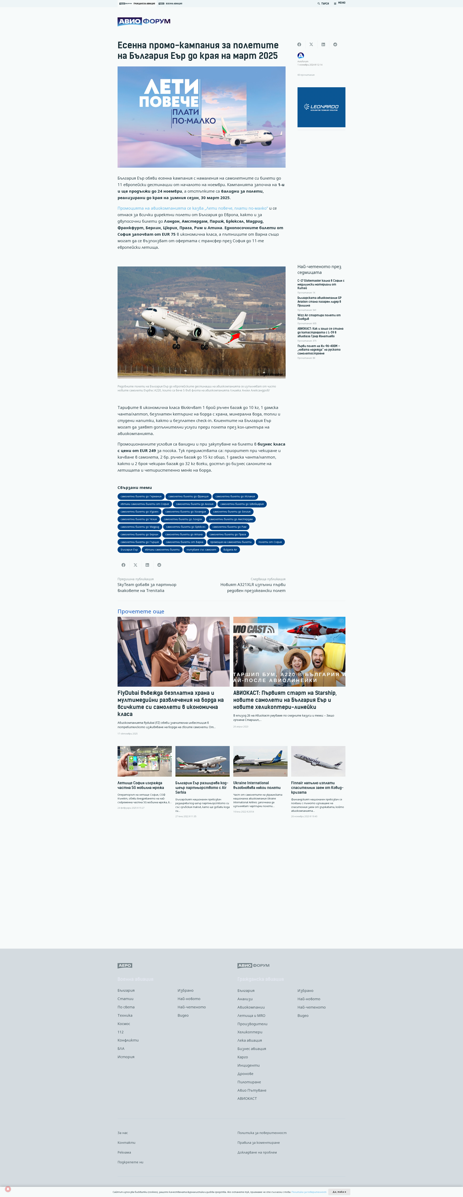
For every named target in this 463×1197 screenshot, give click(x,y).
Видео (183, 1015)
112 (121, 1032)
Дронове (245, 1073)
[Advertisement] (322, 187)
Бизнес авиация (251, 1048)
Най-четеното (192, 1007)
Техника (125, 1015)
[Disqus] (231, 880)
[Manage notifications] (8, 1189)
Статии (125, 998)
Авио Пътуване (251, 1090)
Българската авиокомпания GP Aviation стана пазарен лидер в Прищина (319, 301)
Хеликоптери (249, 1032)
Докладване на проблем (257, 1152)
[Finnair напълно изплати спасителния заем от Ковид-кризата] (318, 782)
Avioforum (303, 61)
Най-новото (189, 998)
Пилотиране (249, 1082)
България (126, 990)
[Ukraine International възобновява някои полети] (260, 779)
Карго (242, 1057)
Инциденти (248, 1065)
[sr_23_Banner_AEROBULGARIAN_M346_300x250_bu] (322, 107)
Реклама (124, 1152)
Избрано (186, 990)
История (126, 1056)
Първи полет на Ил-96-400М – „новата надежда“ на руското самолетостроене (319, 349)
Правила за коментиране (258, 1142)
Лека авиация (249, 1040)
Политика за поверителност (262, 1133)
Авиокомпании (251, 1007)
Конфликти (128, 1040)
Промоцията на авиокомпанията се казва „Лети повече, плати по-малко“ (193, 208)
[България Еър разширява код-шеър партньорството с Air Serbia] (202, 782)
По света (126, 1007)
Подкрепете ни (130, 1162)
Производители (252, 1023)
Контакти (126, 1142)
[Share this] (123, 565)
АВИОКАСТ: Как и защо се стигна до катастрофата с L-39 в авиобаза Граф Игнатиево (320, 332)
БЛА (121, 1048)
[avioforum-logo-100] (144, 21)
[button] (340, 3)
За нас (123, 1133)
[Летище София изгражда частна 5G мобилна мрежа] (145, 777)
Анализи (245, 998)
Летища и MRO (251, 1015)
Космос (124, 1023)
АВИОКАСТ (247, 1098)
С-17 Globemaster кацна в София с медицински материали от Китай (321, 284)
